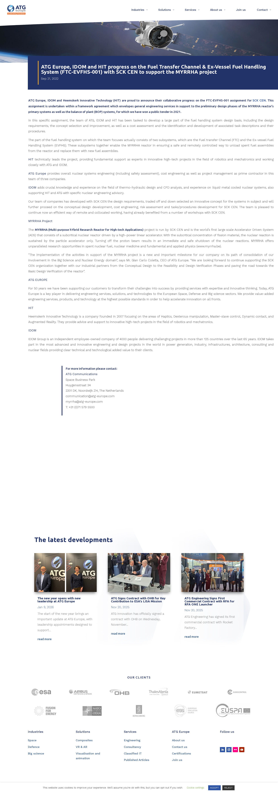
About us (178, 740)
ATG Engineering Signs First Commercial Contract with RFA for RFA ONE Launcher (209, 601)
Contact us (179, 747)
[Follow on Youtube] (241, 749)
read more (44, 639)
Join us (177, 760)
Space (32, 740)
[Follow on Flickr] (235, 749)
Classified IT (133, 753)
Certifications (181, 753)
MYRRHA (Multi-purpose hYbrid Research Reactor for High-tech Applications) (89, 229)
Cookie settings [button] (195, 787)
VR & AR (81, 747)
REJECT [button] (228, 788)
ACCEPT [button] (214, 788)
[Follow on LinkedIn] (222, 749)
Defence (34, 747)
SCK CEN (259, 100)
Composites (84, 740)
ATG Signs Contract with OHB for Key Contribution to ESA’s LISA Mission (138, 599)
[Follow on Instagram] (229, 749)
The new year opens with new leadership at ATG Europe (59, 599)
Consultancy (132, 747)
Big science (36, 753)
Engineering (132, 740)
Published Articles (136, 760)
